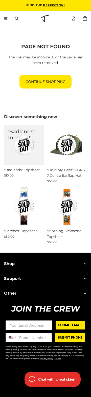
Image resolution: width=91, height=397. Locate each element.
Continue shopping (45, 81)
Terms (58, 358)
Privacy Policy (46, 358)
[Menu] (6, 18)
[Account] (73, 18)
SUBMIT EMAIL (70, 325)
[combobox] (11, 337)
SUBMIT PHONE (70, 337)
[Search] (16, 18)
